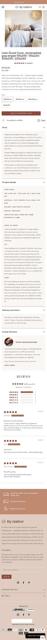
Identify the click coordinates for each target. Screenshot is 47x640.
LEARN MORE (9, 365)
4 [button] (22, 43)
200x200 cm (32, 99)
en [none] (42, 638)
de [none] (38, 638)
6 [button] (26, 43)
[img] (10, 412)
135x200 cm (7, 99)
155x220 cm (20, 99)
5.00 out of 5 (29, 384)
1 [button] (15, 43)
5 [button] (24, 43)
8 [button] (31, 43)
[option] (24, 2)
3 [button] (20, 43)
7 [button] (29, 43)
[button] (19, 63)
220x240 (6, 105)
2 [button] (18, 43)
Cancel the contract (22, 621)
